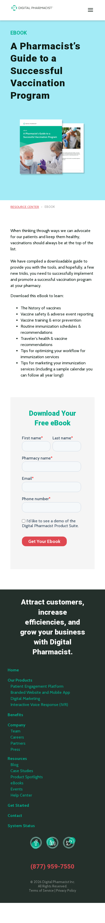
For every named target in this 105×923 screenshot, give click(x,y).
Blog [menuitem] (14, 764)
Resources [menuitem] (17, 758)
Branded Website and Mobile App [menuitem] (40, 692)
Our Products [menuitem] (20, 680)
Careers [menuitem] (17, 737)
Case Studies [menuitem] (21, 770)
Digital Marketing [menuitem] (25, 698)
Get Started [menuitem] (18, 805)
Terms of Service (41, 890)
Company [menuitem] (16, 725)
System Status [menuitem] (21, 825)
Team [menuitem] (15, 731)
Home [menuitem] (13, 670)
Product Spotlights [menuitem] (26, 776)
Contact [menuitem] (15, 815)
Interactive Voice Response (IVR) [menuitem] (39, 704)
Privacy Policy (66, 890)
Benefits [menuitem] (15, 714)
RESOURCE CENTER (24, 207)
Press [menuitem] (15, 749)
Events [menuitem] (16, 789)
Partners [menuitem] (17, 743)
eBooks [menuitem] (16, 783)
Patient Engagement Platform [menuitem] (36, 686)
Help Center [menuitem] (21, 795)
